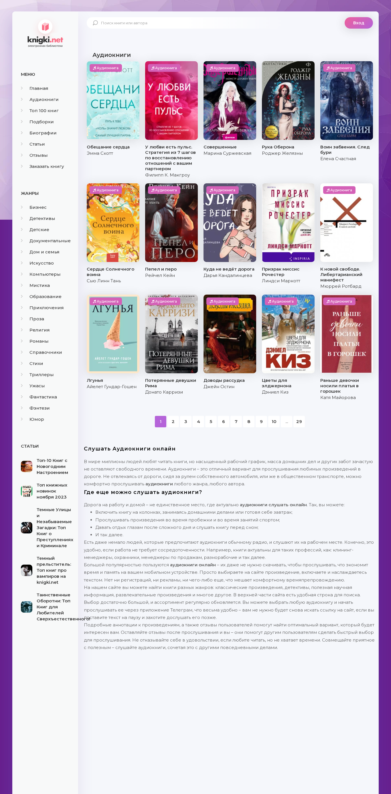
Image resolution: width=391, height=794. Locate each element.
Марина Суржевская (227, 153)
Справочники (45, 352)
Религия (39, 330)
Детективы (42, 218)
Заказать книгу (46, 166)
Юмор (36, 419)
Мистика (39, 285)
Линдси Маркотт (281, 280)
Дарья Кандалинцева (228, 275)
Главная (38, 88)
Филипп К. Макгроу (167, 175)
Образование (45, 296)
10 (274, 421)
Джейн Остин (219, 386)
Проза (36, 318)
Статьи (37, 144)
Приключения (46, 307)
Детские (39, 229)
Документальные (50, 240)
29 (299, 421)
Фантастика (43, 397)
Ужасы (37, 385)
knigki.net (45, 33)
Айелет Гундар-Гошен (112, 386)
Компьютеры (45, 274)
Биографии (43, 133)
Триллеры (41, 374)
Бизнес (38, 207)
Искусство (41, 263)
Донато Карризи (164, 392)
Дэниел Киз (275, 392)
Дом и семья (44, 252)
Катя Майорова (338, 397)
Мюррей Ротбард (341, 286)
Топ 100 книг (44, 110)
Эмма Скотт (100, 153)
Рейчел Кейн (160, 275)
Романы (39, 341)
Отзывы (38, 155)
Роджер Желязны (282, 153)
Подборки (41, 121)
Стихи (36, 363)
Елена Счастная (338, 158)
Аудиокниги (44, 99)
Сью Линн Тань (104, 280)
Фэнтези (39, 408)
